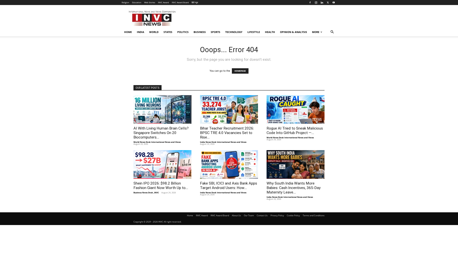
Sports (215, 32)
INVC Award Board (180, 2)
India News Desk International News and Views (223, 142)
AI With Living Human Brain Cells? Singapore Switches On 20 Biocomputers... (161, 132)
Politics (183, 32)
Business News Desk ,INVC (146, 192)
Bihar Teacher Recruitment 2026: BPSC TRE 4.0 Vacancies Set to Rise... (227, 132)
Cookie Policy (293, 215)
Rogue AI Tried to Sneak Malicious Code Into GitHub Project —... (295, 130)
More (315, 32)
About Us (236, 215)
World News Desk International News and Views (157, 142)
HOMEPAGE (240, 71)
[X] (327, 2)
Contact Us (262, 215)
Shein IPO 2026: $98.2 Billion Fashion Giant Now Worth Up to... (160, 185)
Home (128, 32)
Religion (125, 2)
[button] (332, 32)
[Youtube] (333, 2)
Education (136, 2)
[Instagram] (316, 2)
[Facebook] (310, 2)
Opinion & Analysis (293, 32)
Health (270, 32)
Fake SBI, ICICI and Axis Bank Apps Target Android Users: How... (228, 185)
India (140, 32)
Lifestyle (253, 32)
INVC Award (163, 2)
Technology (233, 32)
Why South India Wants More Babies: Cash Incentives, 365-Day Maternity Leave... (294, 187)
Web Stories (149, 2)
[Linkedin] (322, 2)
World (154, 32)
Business (200, 32)
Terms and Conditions (314, 215)
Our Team (249, 215)
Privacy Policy (277, 215)
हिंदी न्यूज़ (195, 2)
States (168, 32)
